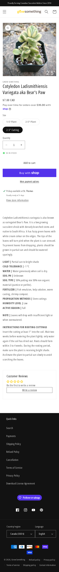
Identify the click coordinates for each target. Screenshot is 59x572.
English (42, 533)
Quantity (6, 137)
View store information (17, 200)
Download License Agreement (20, 483)
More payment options (29, 181)
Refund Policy (12, 452)
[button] (4, 12)
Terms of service (13, 565)
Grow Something (18, 559)
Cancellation (12, 460)
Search (9, 428)
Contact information (47, 565)
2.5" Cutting (12, 130)
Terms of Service (14, 467)
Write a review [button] (29, 390)
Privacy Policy (13, 475)
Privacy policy (49, 559)
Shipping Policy (13, 444)
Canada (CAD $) (17, 533)
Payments (11, 436)
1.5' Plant (13, 122)
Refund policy (34, 559)
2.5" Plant (32, 122)
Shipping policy (29, 565)
